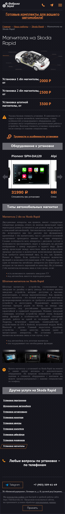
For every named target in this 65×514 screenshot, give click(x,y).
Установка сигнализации (15, 412)
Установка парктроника (14, 400)
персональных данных (46, 502)
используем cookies (15, 497)
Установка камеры (12, 423)
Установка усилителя (13, 429)
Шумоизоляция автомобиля (17, 406)
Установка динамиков (14, 440)
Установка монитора (13, 417)
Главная (6, 26)
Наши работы (21, 26)
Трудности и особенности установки (36, 136)
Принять (32, 508)
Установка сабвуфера (13, 434)
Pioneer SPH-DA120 (26, 156)
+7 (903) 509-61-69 (45, 484)
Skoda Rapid (38, 26)
